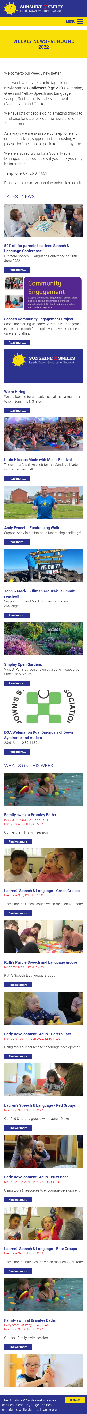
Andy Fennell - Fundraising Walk (31, 527)
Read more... (17, 270)
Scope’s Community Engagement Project (38, 318)
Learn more (48, 1409)
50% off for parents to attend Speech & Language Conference (36, 248)
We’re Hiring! (15, 391)
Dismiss (75, 1400)
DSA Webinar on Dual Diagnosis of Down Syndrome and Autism (38, 735)
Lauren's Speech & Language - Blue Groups (40, 1248)
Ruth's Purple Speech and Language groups (41, 962)
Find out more (18, 841)
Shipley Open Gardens (23, 664)
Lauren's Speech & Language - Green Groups (42, 890)
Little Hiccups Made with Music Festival (38, 459)
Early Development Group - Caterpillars (37, 1033)
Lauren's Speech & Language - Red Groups (40, 1105)
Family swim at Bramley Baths (30, 814)
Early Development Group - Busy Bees (36, 1176)
